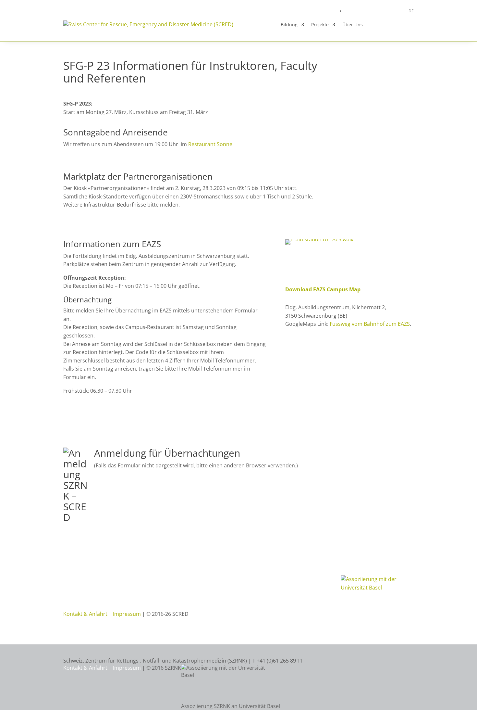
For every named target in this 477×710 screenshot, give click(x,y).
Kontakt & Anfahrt (85, 613)
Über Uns (352, 24)
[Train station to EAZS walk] (319, 239)
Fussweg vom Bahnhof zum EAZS (370, 323)
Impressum (127, 613)
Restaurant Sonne (210, 144)
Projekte (320, 24)
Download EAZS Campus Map (323, 289)
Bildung (289, 24)
